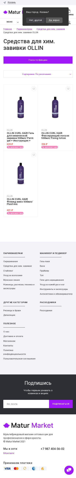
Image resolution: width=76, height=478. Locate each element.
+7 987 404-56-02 (52, 449)
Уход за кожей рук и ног (52, 284)
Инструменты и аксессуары (54, 289)
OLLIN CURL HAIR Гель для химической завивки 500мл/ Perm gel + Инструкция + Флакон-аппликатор (20, 137)
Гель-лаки (45, 261)
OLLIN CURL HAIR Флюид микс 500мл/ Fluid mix (20, 201)
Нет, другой (35, 20)
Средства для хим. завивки (17, 266)
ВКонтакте (8, 453)
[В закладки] (33, 88)
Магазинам (9, 341)
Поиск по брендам (38, 60)
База (42, 266)
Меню (10, 22)
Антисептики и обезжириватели (56, 294)
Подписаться (60, 404)
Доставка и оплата (13, 336)
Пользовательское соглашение (19, 358)
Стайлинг (8, 270)
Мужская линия (11, 280)
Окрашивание (10, 261)
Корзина (69, 15)
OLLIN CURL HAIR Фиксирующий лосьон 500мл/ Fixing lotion (55, 135)
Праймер (44, 270)
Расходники (46, 310)
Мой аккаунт (69, 21)
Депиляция (9, 315)
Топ (42, 275)
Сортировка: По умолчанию (36, 74)
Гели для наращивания (52, 280)
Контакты (8, 345)
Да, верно (54, 20)
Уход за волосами (12, 275)
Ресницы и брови (12, 310)
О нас (6, 331)
